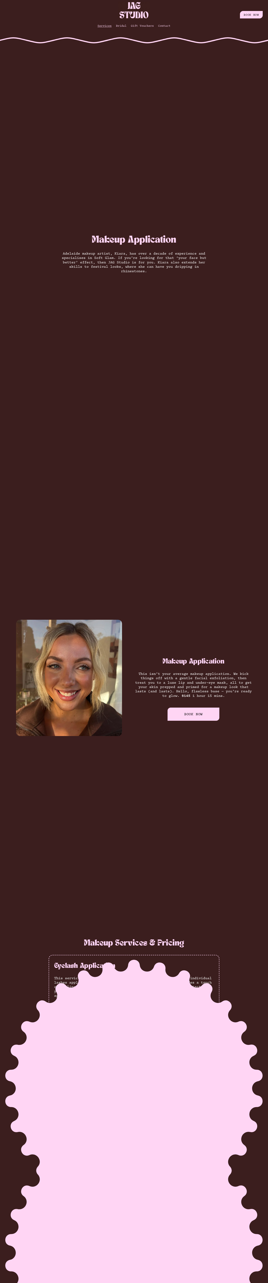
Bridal (121, 25)
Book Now (193, 714)
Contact (164, 25)
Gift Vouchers (142, 25)
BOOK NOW (251, 14)
